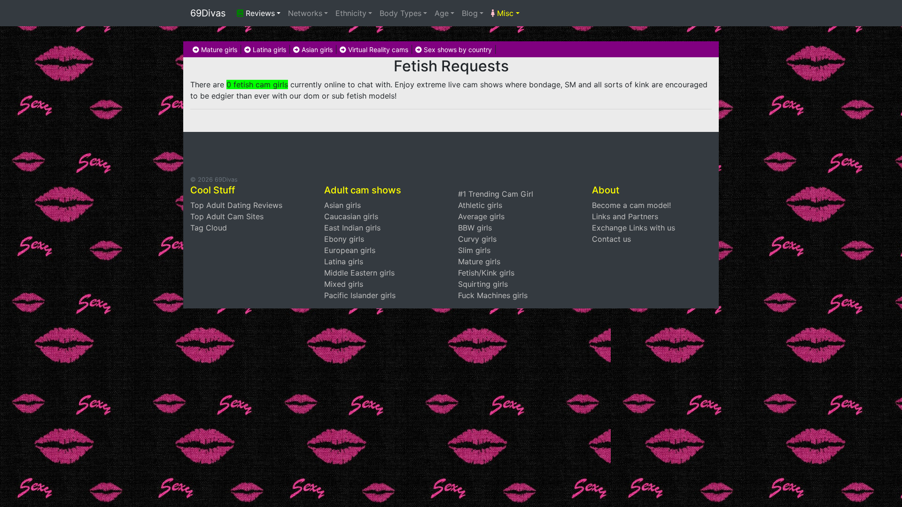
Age (442, 13)
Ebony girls (344, 239)
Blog (470, 13)
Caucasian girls (351, 216)
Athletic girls (480, 205)
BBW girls (475, 227)
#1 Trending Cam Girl (495, 194)
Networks (305, 13)
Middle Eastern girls (359, 272)
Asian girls (316, 50)
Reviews (259, 13)
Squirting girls (483, 284)
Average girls (481, 216)
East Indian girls (352, 227)
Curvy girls (477, 239)
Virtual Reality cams (377, 50)
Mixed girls (343, 284)
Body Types (400, 13)
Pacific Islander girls (360, 295)
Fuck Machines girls (493, 295)
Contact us (611, 239)
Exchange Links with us (633, 227)
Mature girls (218, 50)
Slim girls (474, 250)
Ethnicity (350, 13)
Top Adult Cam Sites (227, 216)
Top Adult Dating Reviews (236, 205)
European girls (349, 250)
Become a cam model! (631, 205)
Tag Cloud (208, 227)
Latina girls (268, 50)
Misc (504, 13)
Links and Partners (625, 216)
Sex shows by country (457, 50)
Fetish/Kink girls (486, 272)
